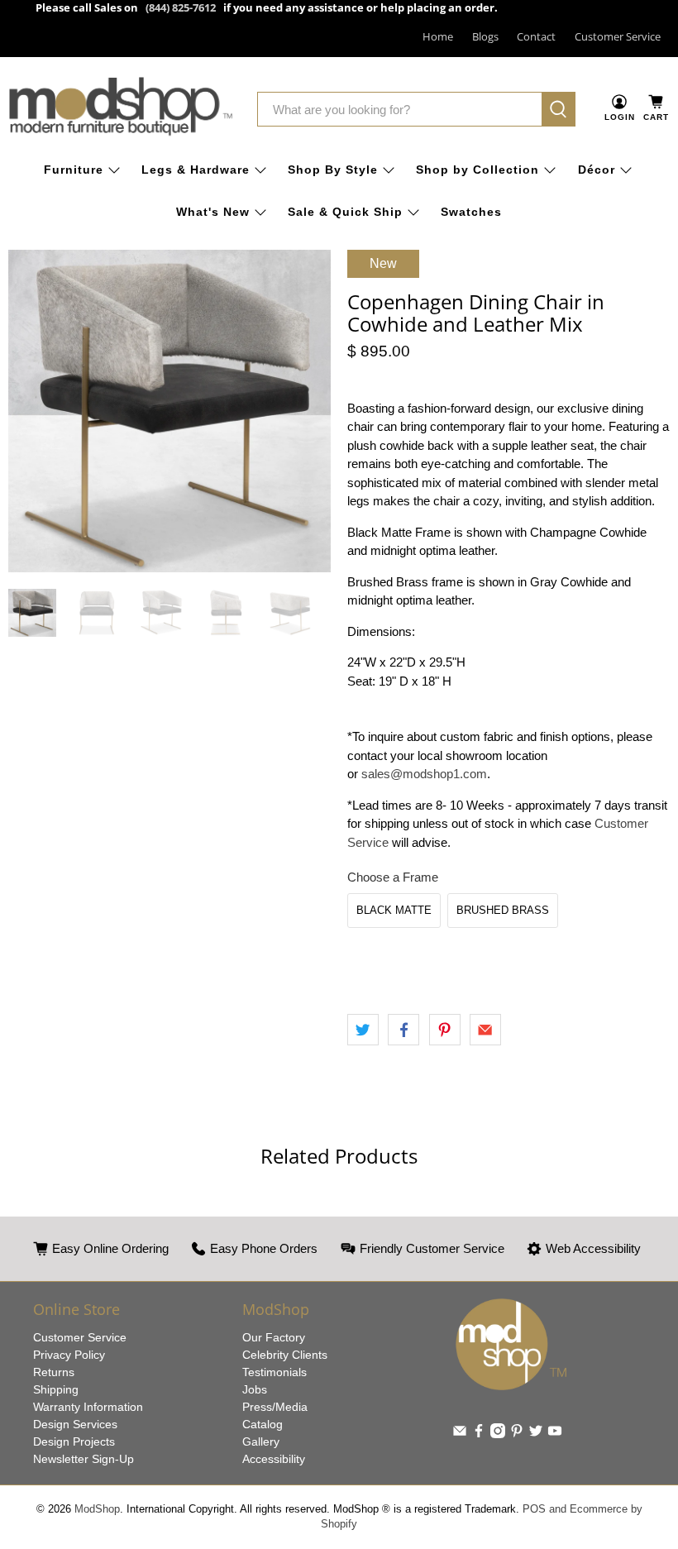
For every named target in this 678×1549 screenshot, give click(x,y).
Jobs (254, 1389)
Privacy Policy (69, 1354)
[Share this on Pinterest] (445, 1029)
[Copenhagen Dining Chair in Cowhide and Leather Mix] (169, 411)
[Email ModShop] (459, 1434)
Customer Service (618, 36)
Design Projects (74, 1441)
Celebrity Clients (284, 1354)
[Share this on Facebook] (403, 1029)
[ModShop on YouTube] (554, 1434)
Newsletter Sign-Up (83, 1458)
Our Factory (273, 1337)
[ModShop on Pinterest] (516, 1434)
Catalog (262, 1424)
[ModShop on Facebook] (478, 1434)
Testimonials (274, 1372)
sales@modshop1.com (424, 774)
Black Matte (394, 910)
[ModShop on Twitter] (535, 1434)
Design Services (75, 1424)
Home (438, 36)
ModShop (97, 1509)
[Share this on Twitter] (363, 1029)
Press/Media (275, 1406)
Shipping (56, 1389)
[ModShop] (120, 109)
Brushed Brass (502, 910)
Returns (53, 1372)
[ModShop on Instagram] (497, 1434)
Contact (536, 36)
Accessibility (273, 1458)
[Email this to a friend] (485, 1029)
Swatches (471, 211)
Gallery (260, 1441)
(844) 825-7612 (181, 7)
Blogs (485, 36)
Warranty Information (88, 1406)
